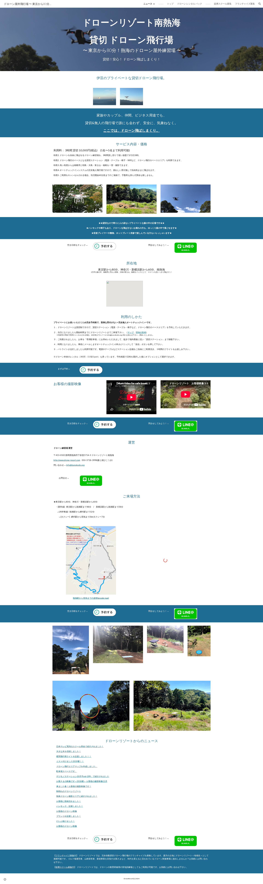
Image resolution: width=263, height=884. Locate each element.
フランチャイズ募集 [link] (245, 3)
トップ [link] (170, 3)
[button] (259, 4)
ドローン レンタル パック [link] (189, 3)
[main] (131, 39)
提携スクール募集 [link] (222, 3)
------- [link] (161, 4)
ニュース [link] (147, 3)
